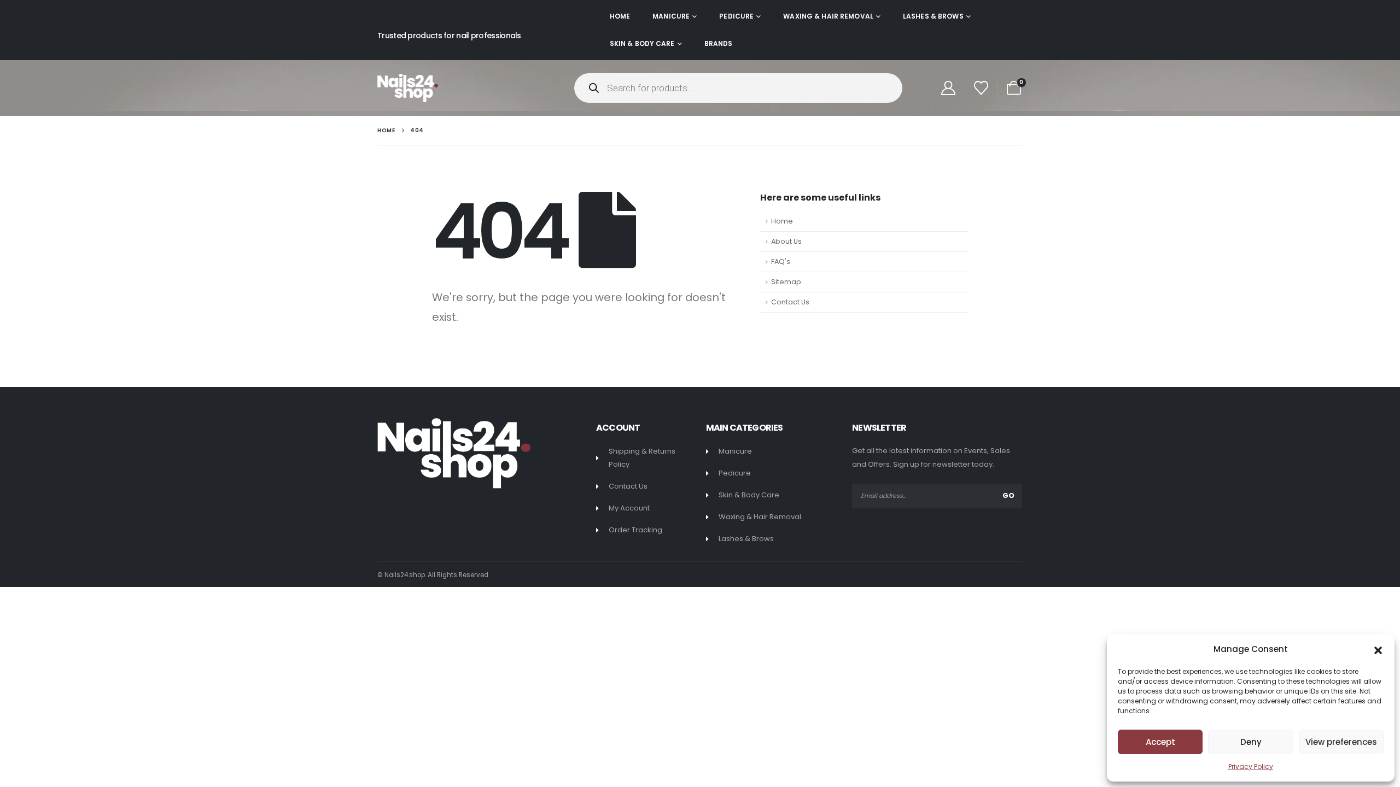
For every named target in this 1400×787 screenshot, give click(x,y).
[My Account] (948, 88)
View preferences (1341, 742)
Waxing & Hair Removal (828, 16)
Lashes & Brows (933, 16)
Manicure (671, 16)
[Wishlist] (981, 88)
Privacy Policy (1250, 766)
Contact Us (790, 302)
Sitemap (786, 281)
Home (620, 16)
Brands (718, 43)
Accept (1160, 742)
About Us (786, 241)
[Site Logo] (407, 88)
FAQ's (780, 261)
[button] (1378, 649)
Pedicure (736, 16)
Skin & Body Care (642, 43)
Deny (1251, 742)
